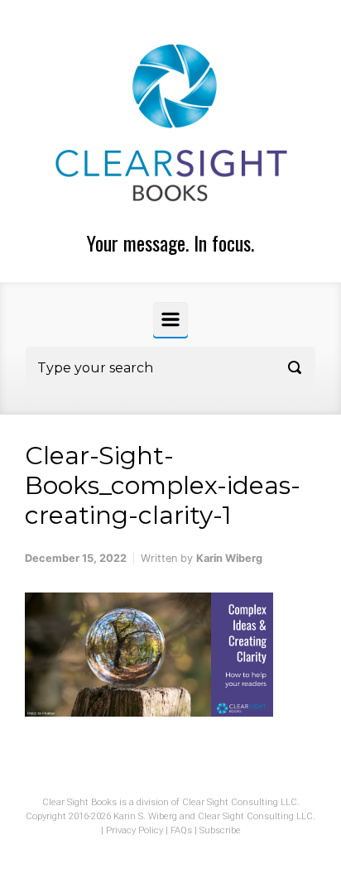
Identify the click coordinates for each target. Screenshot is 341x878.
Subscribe (220, 830)
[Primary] (170, 319)
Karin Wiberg (229, 558)
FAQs (181, 830)
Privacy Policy (134, 830)
